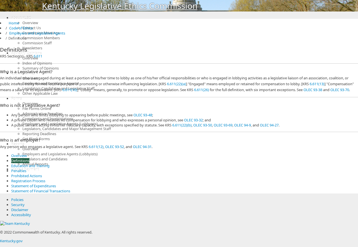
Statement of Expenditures (33, 185)
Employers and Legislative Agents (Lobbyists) (60, 153)
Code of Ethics (21, 28)
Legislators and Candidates (44, 158)
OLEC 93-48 (142, 114)
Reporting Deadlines (39, 133)
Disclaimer (19, 209)
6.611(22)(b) (182, 125)
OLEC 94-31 (142, 146)
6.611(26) (201, 89)
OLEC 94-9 (242, 125)
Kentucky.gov (11, 240)
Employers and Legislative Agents (37, 33)
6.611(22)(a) (176, 83)
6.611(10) (69, 89)
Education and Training (30, 165)
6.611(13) (317, 83)
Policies (17, 199)
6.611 (38, 56)
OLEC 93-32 (193, 120)
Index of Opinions (37, 63)
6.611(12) (96, 146)
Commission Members (41, 37)
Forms (16, 98)
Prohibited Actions (26, 175)
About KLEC (21, 17)
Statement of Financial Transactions (40, 190)
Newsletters (32, 47)
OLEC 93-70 (339, 89)
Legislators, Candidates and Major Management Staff (66, 128)
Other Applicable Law (40, 93)
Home (11, 23)
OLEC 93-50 (202, 125)
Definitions (20, 160)
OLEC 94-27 (269, 125)
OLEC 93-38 (312, 89)
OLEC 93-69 (223, 125)
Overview (30, 22)
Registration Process (28, 180)
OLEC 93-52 (114, 146)
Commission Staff (37, 42)
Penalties (18, 170)
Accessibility (21, 214)
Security (18, 204)
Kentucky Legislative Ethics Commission (119, 5)
